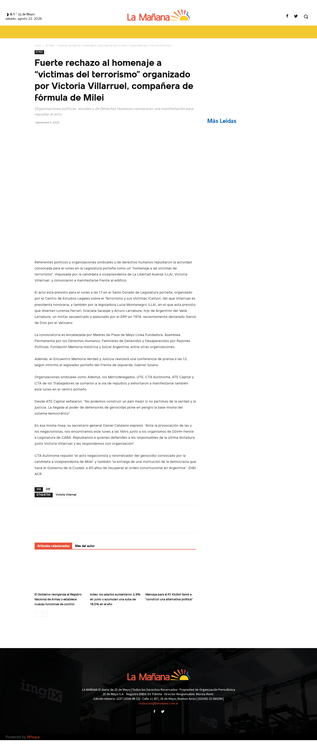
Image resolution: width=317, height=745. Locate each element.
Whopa (33, 736)
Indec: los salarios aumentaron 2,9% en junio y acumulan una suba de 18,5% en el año (115, 599)
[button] (305, 16)
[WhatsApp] (71, 132)
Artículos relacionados (53, 546)
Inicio (38, 45)
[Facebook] (287, 16)
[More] (82, 132)
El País (50, 45)
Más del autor (85, 546)
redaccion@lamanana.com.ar (158, 703)
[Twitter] (296, 16)
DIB (48, 489)
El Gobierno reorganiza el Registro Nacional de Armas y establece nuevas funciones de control (58, 599)
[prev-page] (37, 614)
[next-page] (45, 614)
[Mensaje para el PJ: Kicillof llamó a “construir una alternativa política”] (171, 573)
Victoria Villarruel (66, 495)
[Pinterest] (60, 132)
